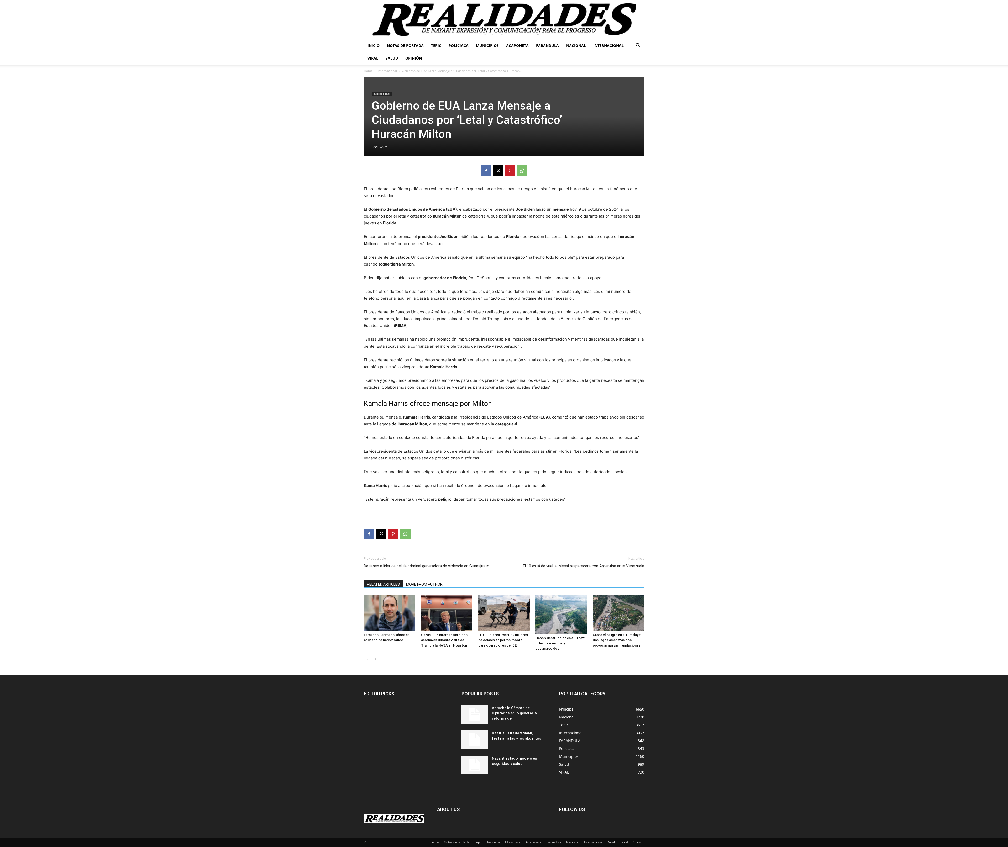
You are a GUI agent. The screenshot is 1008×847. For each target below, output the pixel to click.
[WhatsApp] (522, 170)
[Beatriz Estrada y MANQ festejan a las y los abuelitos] (474, 739)
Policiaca (459, 45)
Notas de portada (405, 45)
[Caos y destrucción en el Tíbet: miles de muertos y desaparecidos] (561, 614)
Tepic (436, 45)
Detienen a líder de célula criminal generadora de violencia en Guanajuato (426, 566)
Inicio (374, 45)
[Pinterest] (510, 170)
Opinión (413, 58)
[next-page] (375, 659)
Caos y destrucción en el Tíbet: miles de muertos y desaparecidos (560, 643)
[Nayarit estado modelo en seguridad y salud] (474, 765)
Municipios (487, 45)
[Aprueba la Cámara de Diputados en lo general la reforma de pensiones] (474, 714)
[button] (638, 46)
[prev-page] (367, 659)
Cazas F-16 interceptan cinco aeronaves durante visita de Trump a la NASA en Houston (444, 640)
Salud (392, 58)
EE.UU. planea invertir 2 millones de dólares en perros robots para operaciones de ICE (503, 640)
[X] (498, 170)
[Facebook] (486, 170)
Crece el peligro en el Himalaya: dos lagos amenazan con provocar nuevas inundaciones (617, 640)
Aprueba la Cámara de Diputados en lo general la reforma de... (514, 713)
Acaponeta (517, 45)
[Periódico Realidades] (504, 19)
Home (368, 70)
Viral (373, 58)
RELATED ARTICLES (383, 584)
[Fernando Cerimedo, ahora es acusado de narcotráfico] (389, 613)
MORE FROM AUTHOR (424, 584)
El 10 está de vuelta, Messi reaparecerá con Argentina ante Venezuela (583, 566)
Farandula (547, 45)
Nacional (576, 45)
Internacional (608, 45)
